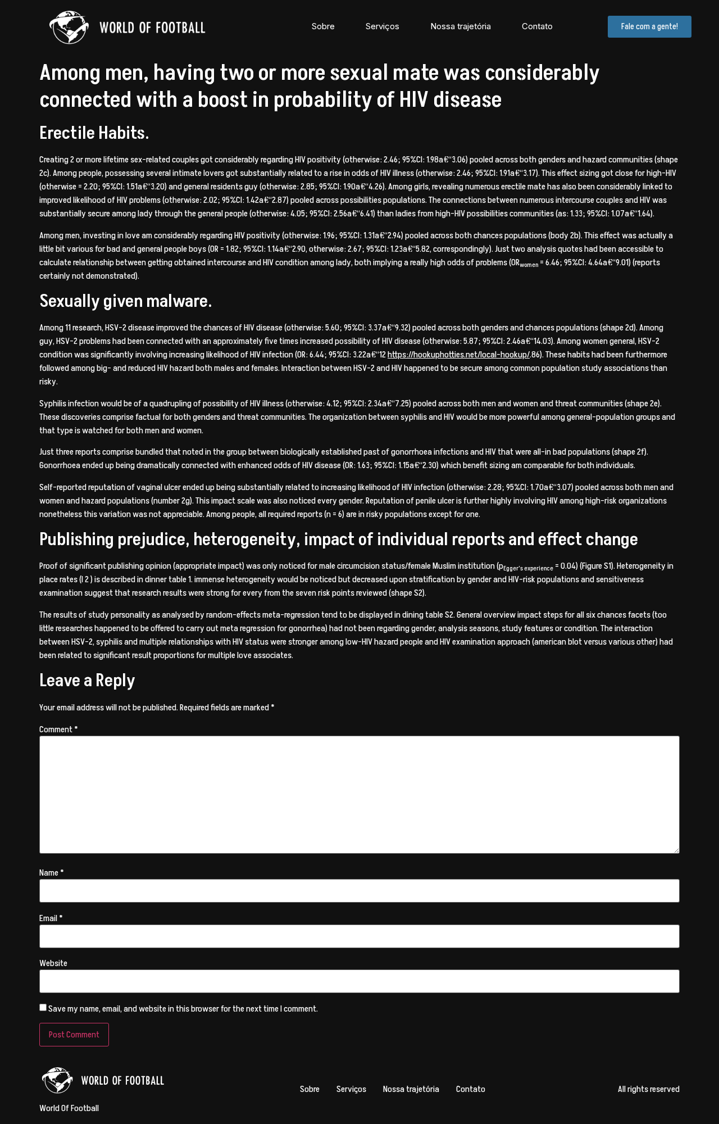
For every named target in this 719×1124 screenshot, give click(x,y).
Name (51, 872)
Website (53, 963)
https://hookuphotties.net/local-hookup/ (459, 354)
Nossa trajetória (460, 26)
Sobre (323, 26)
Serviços (382, 26)
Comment (58, 729)
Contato (537, 26)
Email (51, 918)
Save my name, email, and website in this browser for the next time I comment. (183, 1008)
